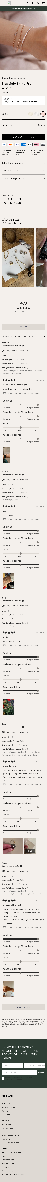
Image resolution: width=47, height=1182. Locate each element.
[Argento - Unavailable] (36, 114)
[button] (14, 78)
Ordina (18, 336)
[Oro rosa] (43, 114)
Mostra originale (34, 393)
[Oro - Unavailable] (30, 114)
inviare (41, 1072)
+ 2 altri (30, 851)
